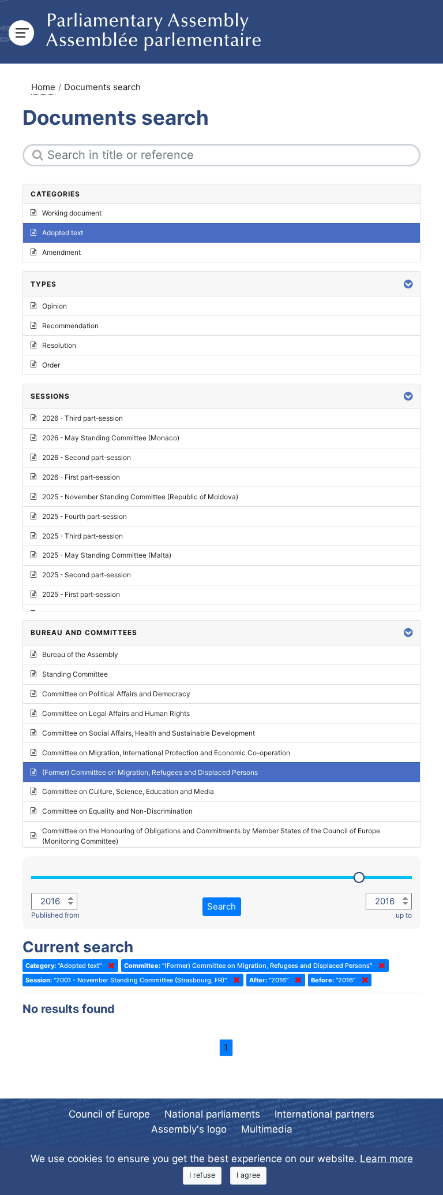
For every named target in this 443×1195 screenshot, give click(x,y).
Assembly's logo (189, 1129)
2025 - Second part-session (86, 574)
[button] (408, 284)
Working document (72, 213)
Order (51, 365)
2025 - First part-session (81, 594)
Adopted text (62, 232)
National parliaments (212, 1114)
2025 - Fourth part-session (84, 516)
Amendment (61, 252)
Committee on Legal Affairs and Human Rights (116, 713)
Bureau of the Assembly (80, 654)
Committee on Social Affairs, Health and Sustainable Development (148, 733)
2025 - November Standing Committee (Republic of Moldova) (140, 496)
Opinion (54, 306)
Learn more (386, 1158)
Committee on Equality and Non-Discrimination (117, 811)
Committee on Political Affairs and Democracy (116, 693)
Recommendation (70, 325)
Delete (109, 965)
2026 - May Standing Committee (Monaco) (110, 437)
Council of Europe (109, 1114)
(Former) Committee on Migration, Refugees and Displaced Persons (150, 772)
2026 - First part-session (81, 477)
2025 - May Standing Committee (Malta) (106, 555)
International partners (324, 1114)
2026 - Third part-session (82, 418)
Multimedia (266, 1129)
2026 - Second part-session (86, 457)
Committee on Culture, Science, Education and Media (128, 791)
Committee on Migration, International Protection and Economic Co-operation (166, 752)
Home (43, 86)
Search (221, 906)
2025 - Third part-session (82, 536)
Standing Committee (75, 674)
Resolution (59, 345)
